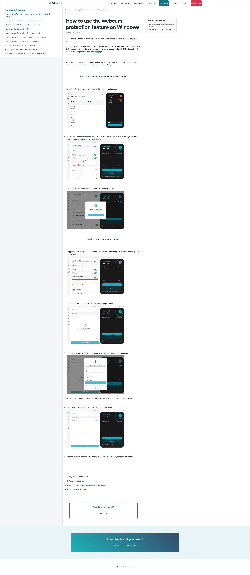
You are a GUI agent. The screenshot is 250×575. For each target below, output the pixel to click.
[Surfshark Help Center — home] (56, 4)
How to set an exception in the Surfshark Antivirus (24, 21)
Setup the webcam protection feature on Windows (161, 25)
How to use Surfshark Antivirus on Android (21, 45)
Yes (100, 514)
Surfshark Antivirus (103, 10)
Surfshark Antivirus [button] (15, 10)
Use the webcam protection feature (160, 29)
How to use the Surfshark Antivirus (18, 29)
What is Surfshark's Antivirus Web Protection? (22, 25)
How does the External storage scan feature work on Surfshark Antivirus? (28, 15)
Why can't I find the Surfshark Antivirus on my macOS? (26, 53)
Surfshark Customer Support (73, 10)
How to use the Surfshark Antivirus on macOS (22, 33)
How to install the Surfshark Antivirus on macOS (23, 49)
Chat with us (117, 545)
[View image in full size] (104, 109)
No (107, 514)
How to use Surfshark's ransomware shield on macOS (25, 37)
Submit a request (131, 545)
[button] (175, 3)
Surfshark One (90, 10)
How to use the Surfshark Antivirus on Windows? (23, 41)
